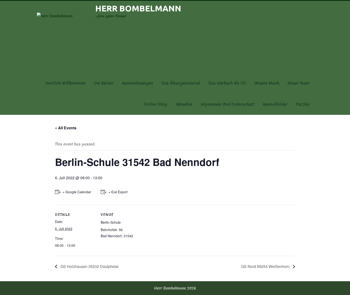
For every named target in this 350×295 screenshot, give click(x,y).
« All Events (65, 128)
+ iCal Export (118, 191)
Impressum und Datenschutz (227, 104)
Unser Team (299, 83)
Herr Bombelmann (138, 8)
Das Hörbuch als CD (227, 83)
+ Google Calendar (77, 191)
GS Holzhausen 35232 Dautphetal (89, 266)
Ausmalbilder (275, 104)
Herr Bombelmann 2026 (175, 288)
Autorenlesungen (137, 83)
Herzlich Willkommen (65, 83)
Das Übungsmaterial (180, 83)
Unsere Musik (266, 83)
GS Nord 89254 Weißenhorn (265, 266)
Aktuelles (184, 104)
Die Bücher (104, 83)
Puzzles (303, 104)
